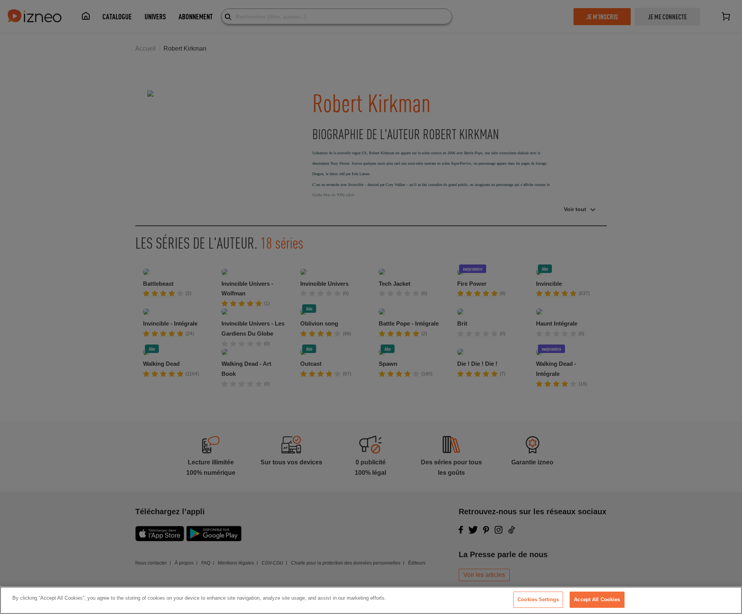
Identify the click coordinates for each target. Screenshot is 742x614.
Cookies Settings (538, 599)
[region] (371, 600)
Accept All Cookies (597, 599)
